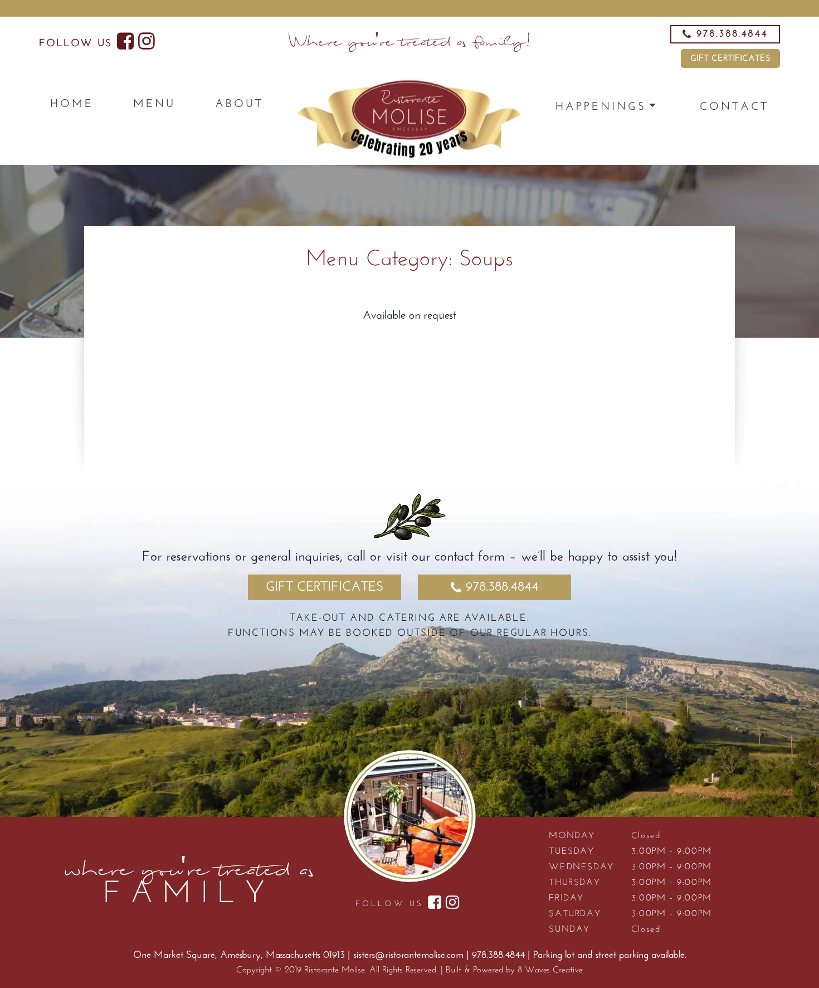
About (239, 104)
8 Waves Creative (550, 970)
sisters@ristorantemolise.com (408, 956)
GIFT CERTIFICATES (730, 58)
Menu (154, 104)
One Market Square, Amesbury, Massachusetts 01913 (240, 956)
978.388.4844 (502, 587)
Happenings (600, 107)
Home (72, 104)
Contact (734, 107)
